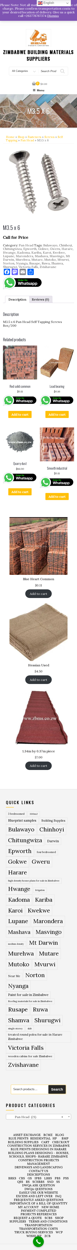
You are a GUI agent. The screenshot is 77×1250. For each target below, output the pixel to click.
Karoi (47, 252)
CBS (22, 1178)
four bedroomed (46, 852)
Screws (49, 137)
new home (50, 1207)
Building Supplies (53, 820)
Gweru (55, 249)
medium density (16, 944)
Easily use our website (38, 1192)
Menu (40, 90)
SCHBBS (38, 1182)
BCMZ (48, 1135)
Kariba (36, 252)
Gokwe (43, 249)
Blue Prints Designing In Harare (39, 1149)
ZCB (47, 1236)
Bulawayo (50, 245)
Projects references (39, 1214)
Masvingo (57, 256)
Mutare (37, 260)
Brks (12, 1178)
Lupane (8, 256)
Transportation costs (38, 1229)
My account (28, 1207)
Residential (40, 1138)
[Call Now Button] (38, 1241)
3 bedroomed (16, 814)
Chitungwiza (12, 249)
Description (17, 299)
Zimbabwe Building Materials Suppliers (38, 55)
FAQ (58, 1196)
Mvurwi (63, 260)
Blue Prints (18, 1138)
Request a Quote (28, 1218)
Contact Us (38, 1171)
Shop (21, 137)
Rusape (34, 263)
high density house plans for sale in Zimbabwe (33, 880)
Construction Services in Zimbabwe (38, 1146)
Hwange (9, 252)
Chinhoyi (65, 245)
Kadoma (23, 252)
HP (55, 1138)
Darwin (53, 841)
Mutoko (50, 260)
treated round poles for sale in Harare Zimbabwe (35, 1037)
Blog (59, 1135)
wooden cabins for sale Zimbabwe (30, 1056)
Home (10, 137)
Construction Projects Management (38, 1162)
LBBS (48, 1178)
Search (57, 1089)
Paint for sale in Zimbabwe (28, 995)
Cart (45, 1142)
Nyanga (22, 263)
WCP (59, 1232)
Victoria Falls (28, 267)
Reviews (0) (40, 299)
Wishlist (34, 1236)
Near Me (14, 976)
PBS (57, 1178)
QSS (20, 1182)
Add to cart (19, 414)
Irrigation (40, 890)
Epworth (30, 249)
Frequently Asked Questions (38, 1200)
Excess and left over (34, 1196)
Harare (67, 249)
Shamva (57, 263)
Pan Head (27, 140)
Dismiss (53, 16)
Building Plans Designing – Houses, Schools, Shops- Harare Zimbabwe (38, 1154)
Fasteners (34, 137)
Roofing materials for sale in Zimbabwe (30, 1001)
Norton (8, 263)
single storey (15, 1028)
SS (58, 1182)
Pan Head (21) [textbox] (35, 1117)
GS (30, 1178)
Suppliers (17, 1221)
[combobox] (38, 1116)
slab (30, 1028)
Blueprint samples (22, 820)
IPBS (38, 1178)
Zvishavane (48, 267)
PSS (66, 1178)
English (48, 3)
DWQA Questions (38, 1189)
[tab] (17, 299)
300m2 (34, 813)
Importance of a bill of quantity (39, 1203)
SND (50, 1182)
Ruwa (46, 263)
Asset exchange (27, 1135)
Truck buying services (33, 1232)
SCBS (48, 1218)
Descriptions (38, 1174)
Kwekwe (59, 252)
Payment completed (38, 1211)
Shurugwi (10, 267)
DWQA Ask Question (38, 1185)
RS (28, 1182)
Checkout (60, 1142)
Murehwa (23, 260)
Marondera (24, 256)
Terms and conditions (48, 1221)
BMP (65, 1138)
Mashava (41, 256)
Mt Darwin (43, 942)
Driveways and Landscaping (39, 1167)
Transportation (39, 1225)
